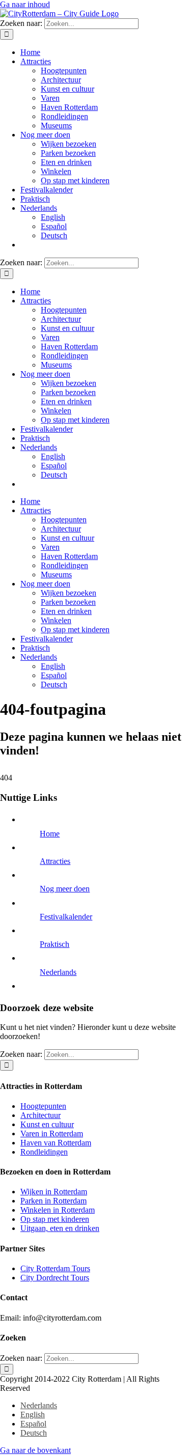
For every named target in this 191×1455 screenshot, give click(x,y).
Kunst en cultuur (47, 1124)
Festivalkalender (66, 916)
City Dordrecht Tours (54, 1277)
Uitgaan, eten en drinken (59, 1228)
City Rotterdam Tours (55, 1268)
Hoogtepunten (43, 1106)
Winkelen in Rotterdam (57, 1210)
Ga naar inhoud (25, 4)
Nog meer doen (65, 888)
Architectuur (40, 1115)
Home (50, 833)
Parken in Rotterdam (53, 1200)
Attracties (55, 861)
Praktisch (54, 944)
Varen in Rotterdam (51, 1133)
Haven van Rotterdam (55, 1142)
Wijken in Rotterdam (53, 1191)
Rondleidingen (44, 1152)
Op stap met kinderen (54, 1219)
